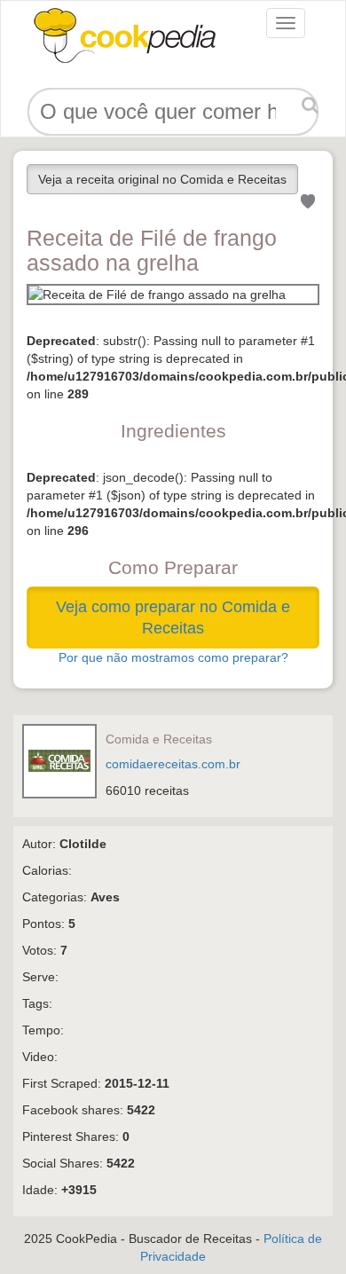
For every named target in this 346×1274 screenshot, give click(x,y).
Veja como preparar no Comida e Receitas (173, 617)
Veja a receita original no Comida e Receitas (162, 179)
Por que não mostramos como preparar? (173, 657)
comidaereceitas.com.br (173, 764)
